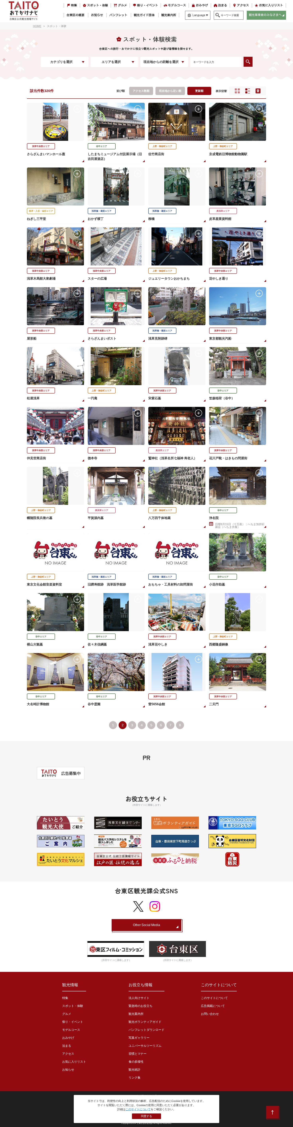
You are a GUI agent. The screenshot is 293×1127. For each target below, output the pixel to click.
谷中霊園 (94, 704)
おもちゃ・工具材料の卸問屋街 (170, 584)
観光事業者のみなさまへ (265, 14)
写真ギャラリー (139, 1037)
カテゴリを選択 (61, 62)
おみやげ (202, 5)
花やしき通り (218, 278)
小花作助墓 (217, 584)
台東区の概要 (76, 15)
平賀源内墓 (96, 518)
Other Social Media (146, 925)
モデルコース (177, 5)
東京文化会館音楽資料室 (44, 584)
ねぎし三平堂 (36, 218)
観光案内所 (168, 15)
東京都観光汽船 (220, 338)
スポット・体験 (97, 5)
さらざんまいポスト (102, 338)
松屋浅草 (33, 398)
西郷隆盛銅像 (218, 644)
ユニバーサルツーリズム (145, 1045)
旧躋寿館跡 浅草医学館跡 (107, 584)
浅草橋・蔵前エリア (101, 211)
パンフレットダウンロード (146, 1029)
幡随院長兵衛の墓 (39, 518)
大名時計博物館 (38, 704)
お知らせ (97, 15)
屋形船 (31, 338)
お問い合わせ (210, 1013)
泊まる (222, 5)
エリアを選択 (111, 62)
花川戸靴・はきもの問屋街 (228, 458)
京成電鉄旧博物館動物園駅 (228, 154)
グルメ (122, 5)
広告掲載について (213, 1006)
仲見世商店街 (36, 458)
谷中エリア (101, 146)
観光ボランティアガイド (145, 1021)
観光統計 (135, 1069)
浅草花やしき (157, 644)
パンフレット (118, 15)
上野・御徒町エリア (162, 146)
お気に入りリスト (271, 5)
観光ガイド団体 (144, 15)
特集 (74, 5)
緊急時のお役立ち (140, 1006)
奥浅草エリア (223, 211)
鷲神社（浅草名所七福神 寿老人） (172, 458)
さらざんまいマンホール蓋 (46, 154)
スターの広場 (97, 278)
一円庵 (92, 398)
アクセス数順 (141, 90)
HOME (37, 26)
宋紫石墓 (154, 398)
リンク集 (135, 1077)
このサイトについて (214, 998)
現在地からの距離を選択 (161, 62)
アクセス (243, 5)
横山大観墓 (35, 644)
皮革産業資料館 (220, 218)
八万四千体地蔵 (159, 518)
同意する (146, 1116)
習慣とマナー (137, 1053)
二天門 (214, 704)
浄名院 (214, 518)
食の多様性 (136, 1061)
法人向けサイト (139, 998)
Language (199, 15)
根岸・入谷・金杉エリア (41, 211)
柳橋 (151, 218)
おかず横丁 (96, 218)
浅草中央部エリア (41, 146)
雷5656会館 (156, 704)
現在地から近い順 (170, 90)
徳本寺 (92, 458)
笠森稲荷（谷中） (222, 398)
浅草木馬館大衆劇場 (41, 278)
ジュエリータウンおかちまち (169, 278)
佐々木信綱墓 (97, 644)
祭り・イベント (147, 5)
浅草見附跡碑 (157, 338)
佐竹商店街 (156, 154)
